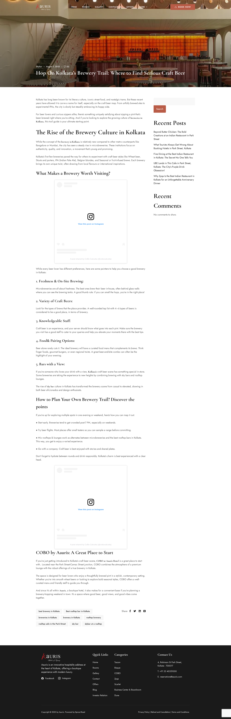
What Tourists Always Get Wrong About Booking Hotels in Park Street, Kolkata (173, 146)
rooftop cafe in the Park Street (52, 623)
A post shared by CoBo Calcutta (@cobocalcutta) (90, 259)
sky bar (50, 386)
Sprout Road (80, 712)
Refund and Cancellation (160, 712)
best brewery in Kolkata (49, 611)
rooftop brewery (93, 617)
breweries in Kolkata (48, 617)
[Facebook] (130, 611)
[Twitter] (135, 611)
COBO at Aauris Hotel (107, 560)
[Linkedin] (140, 611)
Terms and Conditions (180, 712)
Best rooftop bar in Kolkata (78, 611)
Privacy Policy (143, 712)
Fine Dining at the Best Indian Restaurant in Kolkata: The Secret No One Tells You (174, 155)
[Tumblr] (144, 611)
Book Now (184, 6)
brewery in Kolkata (70, 141)
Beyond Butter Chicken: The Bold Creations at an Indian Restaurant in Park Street (174, 135)
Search (159, 109)
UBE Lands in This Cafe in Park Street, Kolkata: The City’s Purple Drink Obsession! (172, 166)
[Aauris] (43, 7)
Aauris (62, 590)
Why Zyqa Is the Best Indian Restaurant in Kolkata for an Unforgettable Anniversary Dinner (174, 179)
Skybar (39, 66)
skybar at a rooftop (93, 623)
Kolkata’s (92, 371)
